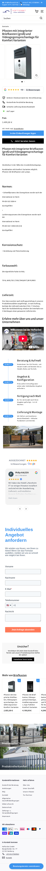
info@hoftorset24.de (11, 2)
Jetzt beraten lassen (24, 141)
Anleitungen (6, 788)
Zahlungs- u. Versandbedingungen (10, 812)
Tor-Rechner (27, 795)
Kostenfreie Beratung (10, 785)
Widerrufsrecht (8, 804)
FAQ (3, 792)
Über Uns (26, 785)
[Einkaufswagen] (37, 11)
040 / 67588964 (34, 2)
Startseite (5, 26)
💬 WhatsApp (25, 5)
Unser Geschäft (28, 788)
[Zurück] (20, 509)
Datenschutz (7, 807)
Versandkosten (19, 128)
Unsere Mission (28, 792)
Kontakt (5, 795)
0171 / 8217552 (13, 5)
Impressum (6, 816)
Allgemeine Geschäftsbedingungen (10, 799)
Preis (4, 118)
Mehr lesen (12, 498)
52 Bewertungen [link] (33, 89)
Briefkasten (20, 675)
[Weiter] (26, 509)
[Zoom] (36, 75)
